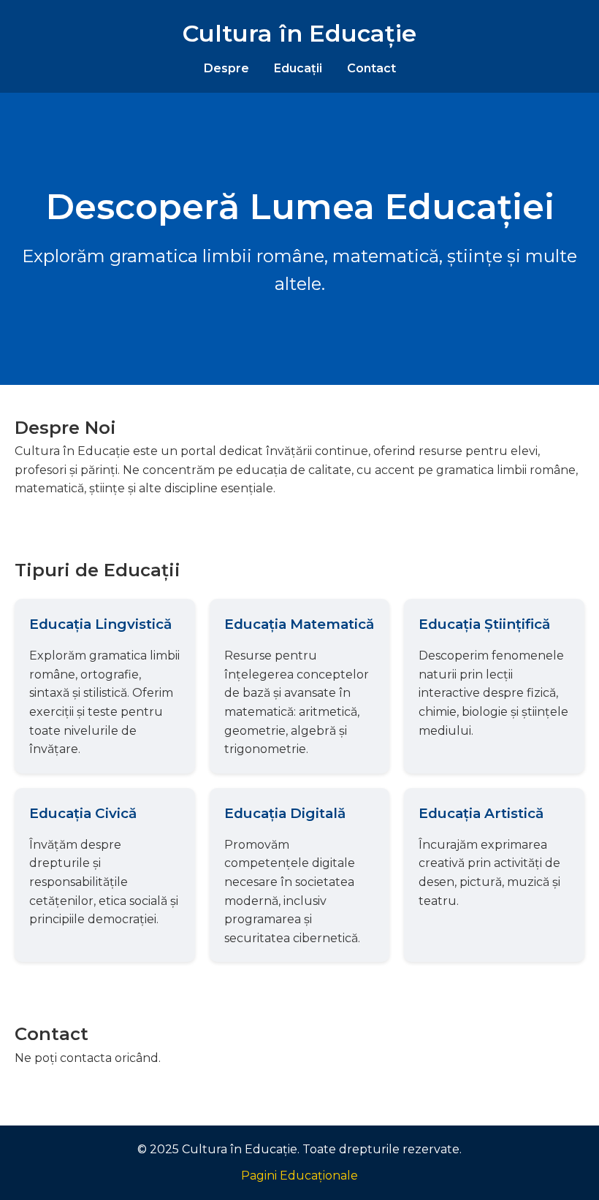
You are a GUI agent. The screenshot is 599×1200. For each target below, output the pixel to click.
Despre (226, 68)
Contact (371, 68)
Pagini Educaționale (299, 1175)
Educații (298, 68)
